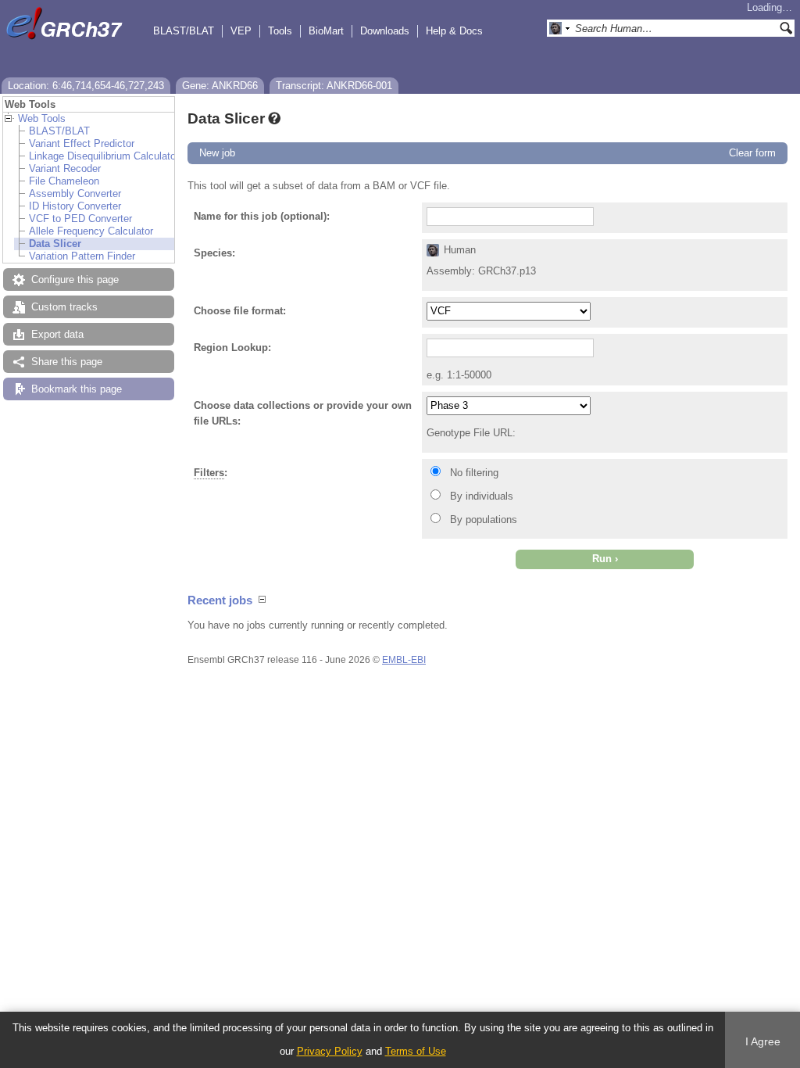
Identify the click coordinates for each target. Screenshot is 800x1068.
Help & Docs (454, 31)
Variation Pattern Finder (82, 256)
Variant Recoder (65, 168)
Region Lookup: (232, 347)
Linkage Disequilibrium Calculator (104, 156)
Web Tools (42, 118)
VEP (241, 31)
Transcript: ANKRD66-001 (334, 85)
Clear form (752, 153)
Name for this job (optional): (262, 216)
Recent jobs (220, 600)
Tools (280, 31)
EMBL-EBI (404, 660)
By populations (483, 519)
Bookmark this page (76, 389)
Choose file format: (240, 311)
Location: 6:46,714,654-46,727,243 (86, 85)
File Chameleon (64, 181)
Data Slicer (55, 243)
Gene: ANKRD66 (220, 85)
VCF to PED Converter (80, 218)
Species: (214, 253)
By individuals (481, 496)
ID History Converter (75, 206)
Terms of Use (415, 1051)
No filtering (474, 472)
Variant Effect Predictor (81, 143)
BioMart (326, 31)
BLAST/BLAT (183, 31)
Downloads (384, 31)
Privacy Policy (329, 1051)
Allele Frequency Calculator (91, 231)
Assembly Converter (75, 193)
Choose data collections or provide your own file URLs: (303, 413)
